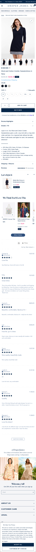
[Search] (31, 5)
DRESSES (21, 11)
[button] (2, 6)
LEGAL (4, 515)
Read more (5, 292)
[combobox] (27, 247)
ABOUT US (6, 503)
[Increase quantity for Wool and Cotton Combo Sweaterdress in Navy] (7, 105)
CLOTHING (14, 11)
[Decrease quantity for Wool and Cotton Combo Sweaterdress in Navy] (2, 105)
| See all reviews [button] (29, 168)
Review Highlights (7, 121)
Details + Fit (5, 125)
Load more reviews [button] (18, 439)
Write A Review (18, 235)
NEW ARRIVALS (5, 11)
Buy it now (18, 110)
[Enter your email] (33, 492)
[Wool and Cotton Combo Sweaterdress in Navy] (6, 86)
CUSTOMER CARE (9, 509)
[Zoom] (31, 20)
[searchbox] (9, 243)
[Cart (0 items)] (34, 5)
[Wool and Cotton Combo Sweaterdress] (2, 86)
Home (2, 15)
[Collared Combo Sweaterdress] (9, 86)
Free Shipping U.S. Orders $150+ (10, 1)
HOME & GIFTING (30, 11)
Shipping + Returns (7, 163)
